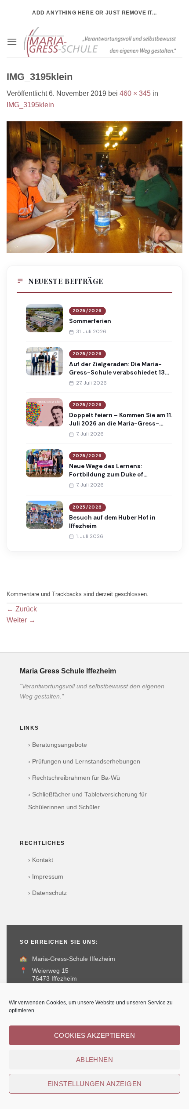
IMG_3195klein (30, 105)
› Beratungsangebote (57, 745)
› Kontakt (40, 860)
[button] (12, 41)
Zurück (22, 609)
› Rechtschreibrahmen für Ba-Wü (74, 777)
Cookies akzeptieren (94, 1035)
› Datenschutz (47, 893)
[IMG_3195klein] (94, 186)
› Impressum (45, 876)
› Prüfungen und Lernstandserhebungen (84, 761)
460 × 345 (135, 93)
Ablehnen (94, 1059)
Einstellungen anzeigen (94, 1083)
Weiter (21, 620)
